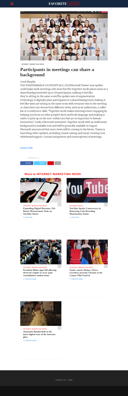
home (70, 380)
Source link (26, 147)
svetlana (28, 217)
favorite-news (30, 279)
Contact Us (61, 380)
